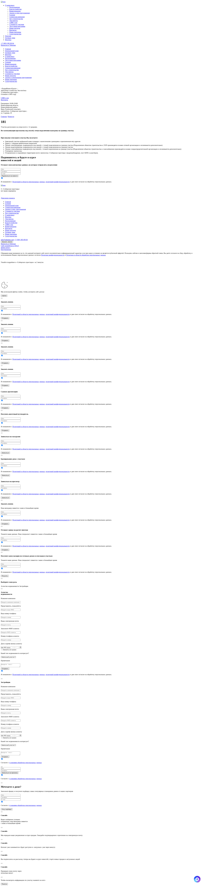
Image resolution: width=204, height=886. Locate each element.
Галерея (12, 15)
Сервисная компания (17, 17)
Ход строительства (16, 19)
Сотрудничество (15, 34)
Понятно (4, 884)
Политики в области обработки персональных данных (86, 255)
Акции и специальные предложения (18, 77)
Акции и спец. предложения (15, 209)
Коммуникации (15, 11)
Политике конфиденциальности (52, 255)
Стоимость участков (16, 24)
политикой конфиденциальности (58, 182)
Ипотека (8, 40)
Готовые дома (10, 38)
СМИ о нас (13, 22)
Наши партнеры (15, 32)
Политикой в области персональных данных (28, 182)
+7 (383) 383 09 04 (7, 43)
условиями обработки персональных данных (25, 763)
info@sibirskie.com (7, 240)
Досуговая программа (17, 26)
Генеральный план (12, 51)
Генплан (8, 36)
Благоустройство (15, 9)
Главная (8, 49)
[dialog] (102, 631)
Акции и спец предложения (19, 13)
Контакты (12, 30)
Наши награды (14, 28)
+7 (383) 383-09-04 (21, 240)
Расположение (14, 7)
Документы (13, 21)
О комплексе (9, 5)
